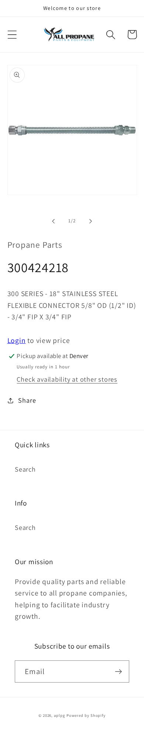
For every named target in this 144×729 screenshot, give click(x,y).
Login (16, 340)
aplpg (59, 715)
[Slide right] (91, 221)
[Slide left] (53, 221)
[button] (12, 34)
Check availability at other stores (67, 379)
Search (25, 469)
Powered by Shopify (86, 715)
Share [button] (27, 400)
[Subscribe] (118, 671)
